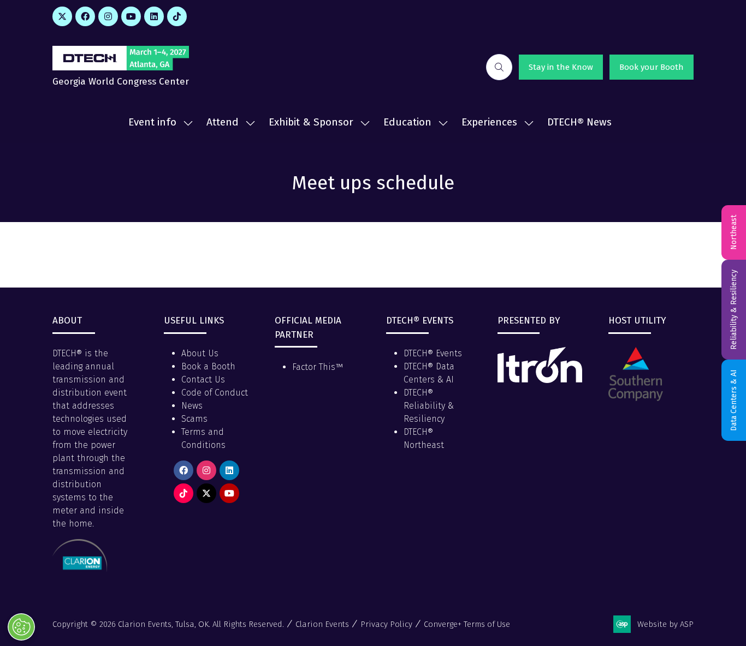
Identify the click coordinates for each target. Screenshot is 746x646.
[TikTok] (177, 16)
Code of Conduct (214, 392)
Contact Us (203, 379)
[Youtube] (131, 16)
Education (407, 122)
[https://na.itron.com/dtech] (540, 380)
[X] (62, 16)
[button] (499, 67)
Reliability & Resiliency (733, 310)
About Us (199, 353)
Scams (194, 419)
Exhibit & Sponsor (311, 122)
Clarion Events (322, 624)
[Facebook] (85, 16)
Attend (222, 122)
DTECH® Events (433, 353)
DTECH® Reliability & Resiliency (429, 405)
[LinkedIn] (154, 16)
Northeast (733, 232)
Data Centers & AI (733, 400)
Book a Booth (208, 366)
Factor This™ (317, 367)
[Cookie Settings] (21, 627)
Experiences (489, 122)
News (192, 405)
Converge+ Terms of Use (467, 624)
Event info (152, 122)
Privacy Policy (386, 624)
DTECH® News (579, 122)
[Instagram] (108, 16)
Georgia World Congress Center (120, 81)
